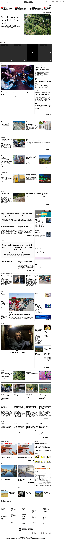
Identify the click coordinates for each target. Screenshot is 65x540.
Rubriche (34, 509)
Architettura (34, 516)
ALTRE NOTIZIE (30, 235)
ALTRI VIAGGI (30, 482)
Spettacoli (23, 505)
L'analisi (23, 520)
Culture (12, 521)
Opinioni (23, 518)
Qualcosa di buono (46, 509)
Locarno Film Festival (25, 513)
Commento (23, 519)
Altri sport (12, 514)
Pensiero (23, 508)
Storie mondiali (13, 515)
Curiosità (33, 515)
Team (43, 523)
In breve (44, 520)
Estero (2, 518)
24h (43, 518)
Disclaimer (6, 532)
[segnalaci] (49, 2)
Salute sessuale (34, 522)
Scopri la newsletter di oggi (40, 252)
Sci (11, 510)
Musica (23, 511)
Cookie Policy (8, 533)
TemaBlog (44, 511)
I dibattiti (33, 507)
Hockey (12, 507)
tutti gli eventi (47, 257)
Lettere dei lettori (34, 505)
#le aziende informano (46, 515)
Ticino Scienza (45, 505)
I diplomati (33, 518)
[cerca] (46, 2)
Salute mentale (34, 521)
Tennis (12, 511)
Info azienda (45, 522)
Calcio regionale (13, 509)
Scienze (23, 509)
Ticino (2, 507)
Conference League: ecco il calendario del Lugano (50, 8)
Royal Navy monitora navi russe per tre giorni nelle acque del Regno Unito (21, 8)
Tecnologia (34, 512)
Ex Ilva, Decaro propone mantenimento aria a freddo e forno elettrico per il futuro (36, 8)
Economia (23, 516)
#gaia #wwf (44, 512)
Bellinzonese (3, 508)
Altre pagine (45, 517)
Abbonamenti (2, 532)
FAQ (15, 532)
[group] (7, 9)
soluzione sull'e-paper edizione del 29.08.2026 (43, 485)
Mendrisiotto (3, 511)
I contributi (23, 523)
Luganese (2, 510)
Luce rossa (13, 517)
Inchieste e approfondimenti (34, 510)
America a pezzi (3, 522)
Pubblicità (17, 532)
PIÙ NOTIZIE (48, 114)
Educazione (44, 508)
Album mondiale (13, 519)
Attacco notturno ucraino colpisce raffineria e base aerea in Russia (6, 8)
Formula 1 (12, 513)
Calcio (12, 508)
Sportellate (13, 516)
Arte (12, 522)
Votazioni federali (3, 516)
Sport (12, 505)
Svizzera (2, 515)
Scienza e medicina (46, 507)
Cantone (2, 505)
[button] (50, 53)
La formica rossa (24, 522)
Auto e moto (34, 517)
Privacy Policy (3, 533)
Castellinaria (24, 514)
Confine (2, 519)
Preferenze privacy (14, 533)
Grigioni (2, 513)
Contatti (13, 532)
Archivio (44, 519)
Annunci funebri (22, 532)
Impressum (9, 532)
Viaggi (33, 511)
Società (23, 510)
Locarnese (2, 509)
